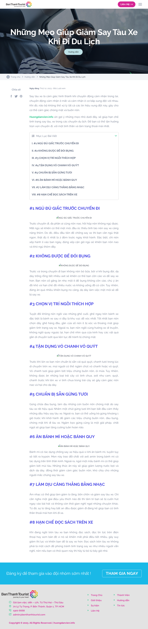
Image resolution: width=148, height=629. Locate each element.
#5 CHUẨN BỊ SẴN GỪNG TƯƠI (52, 172)
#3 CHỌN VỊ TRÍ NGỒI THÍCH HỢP (54, 157)
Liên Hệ (125, 4)
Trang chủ (15, 77)
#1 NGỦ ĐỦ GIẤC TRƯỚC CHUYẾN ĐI (55, 143)
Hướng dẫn (73, 52)
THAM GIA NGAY (122, 573)
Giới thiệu (96, 600)
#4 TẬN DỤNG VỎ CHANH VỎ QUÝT (55, 165)
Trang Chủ (96, 595)
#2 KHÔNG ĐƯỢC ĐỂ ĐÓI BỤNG (53, 150)
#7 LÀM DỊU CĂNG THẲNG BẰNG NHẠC (58, 187)
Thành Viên (123, 595)
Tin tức (120, 605)
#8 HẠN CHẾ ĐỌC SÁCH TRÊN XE (54, 194)
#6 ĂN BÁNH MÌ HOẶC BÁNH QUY (54, 179)
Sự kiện (94, 605)
